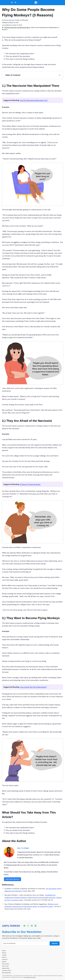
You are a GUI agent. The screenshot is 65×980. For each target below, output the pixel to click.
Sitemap (4, 961)
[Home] (2, 27)
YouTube (4, 955)
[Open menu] (12, 2)
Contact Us (5, 959)
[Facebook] (32, 926)
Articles (4, 950)
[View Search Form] (15, 2)
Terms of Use (5, 966)
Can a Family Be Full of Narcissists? (33, 687)
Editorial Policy (5, 968)
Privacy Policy (5, 964)
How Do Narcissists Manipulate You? (34, 100)
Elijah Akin (11, 20)
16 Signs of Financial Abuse (30, 484)
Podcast (4, 952)
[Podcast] (28, 926)
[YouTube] (24, 926)
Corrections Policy (6, 970)
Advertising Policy (6, 972)
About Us (4, 957)
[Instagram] (35, 926)
